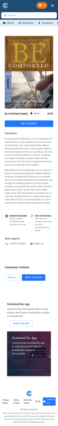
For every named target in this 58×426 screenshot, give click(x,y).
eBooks (8, 22)
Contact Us (49, 401)
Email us (38, 244)
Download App (21, 323)
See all (12, 277)
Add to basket (29, 123)
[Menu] (52, 5)
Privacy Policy (5, 401)
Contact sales (18, 244)
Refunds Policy (28, 401)
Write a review (33, 277)
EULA (37, 401)
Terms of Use (16, 401)
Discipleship (45, 22)
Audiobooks (26, 22)
